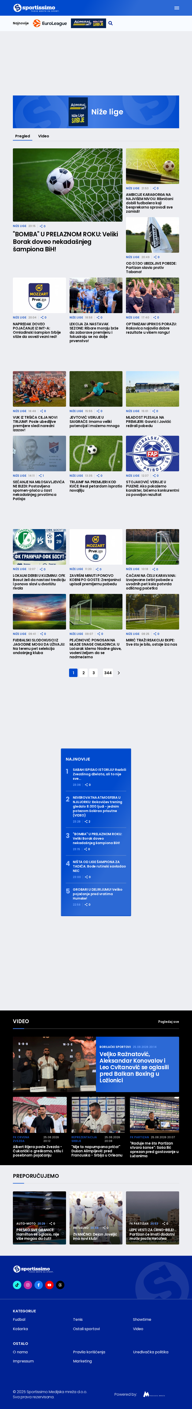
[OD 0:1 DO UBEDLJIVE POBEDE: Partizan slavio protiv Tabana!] (152, 235)
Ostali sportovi (86, 1329)
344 (107, 673)
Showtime (142, 1319)
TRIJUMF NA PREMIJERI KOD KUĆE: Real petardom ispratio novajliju (96, 486)
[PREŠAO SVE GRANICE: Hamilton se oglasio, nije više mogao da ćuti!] (39, 1217)
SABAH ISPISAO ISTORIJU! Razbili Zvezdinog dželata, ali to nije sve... (99, 774)
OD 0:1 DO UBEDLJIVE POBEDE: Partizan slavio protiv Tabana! (151, 267)
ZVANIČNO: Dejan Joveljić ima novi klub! (95, 1236)
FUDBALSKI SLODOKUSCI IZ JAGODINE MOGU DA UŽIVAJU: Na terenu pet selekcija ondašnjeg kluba (39, 646)
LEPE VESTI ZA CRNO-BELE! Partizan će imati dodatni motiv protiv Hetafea (151, 1234)
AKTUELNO (81, 1228)
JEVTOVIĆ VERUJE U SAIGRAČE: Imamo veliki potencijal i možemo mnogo (95, 421)
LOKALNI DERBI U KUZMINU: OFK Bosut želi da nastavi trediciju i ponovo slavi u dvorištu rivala (39, 582)
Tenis (78, 1319)
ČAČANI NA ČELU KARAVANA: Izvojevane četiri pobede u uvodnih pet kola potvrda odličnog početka (151, 582)
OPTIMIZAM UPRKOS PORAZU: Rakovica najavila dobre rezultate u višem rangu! (151, 328)
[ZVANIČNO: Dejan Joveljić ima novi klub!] (96, 1217)
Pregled (22, 136)
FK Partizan (139, 1137)
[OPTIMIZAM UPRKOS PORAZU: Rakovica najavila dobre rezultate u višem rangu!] (152, 295)
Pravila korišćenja (89, 1352)
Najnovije (21, 23)
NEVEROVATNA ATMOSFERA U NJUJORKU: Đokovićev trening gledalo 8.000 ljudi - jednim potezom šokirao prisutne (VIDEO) (97, 806)
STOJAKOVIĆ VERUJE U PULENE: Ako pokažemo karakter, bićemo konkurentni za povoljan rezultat (152, 488)
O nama (20, 1352)
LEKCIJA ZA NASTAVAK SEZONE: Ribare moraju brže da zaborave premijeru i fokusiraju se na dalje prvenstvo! (94, 332)
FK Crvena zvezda (21, 1139)
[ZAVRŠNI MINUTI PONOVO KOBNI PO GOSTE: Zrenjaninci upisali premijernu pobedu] (96, 547)
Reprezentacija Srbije (84, 1139)
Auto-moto (26, 1223)
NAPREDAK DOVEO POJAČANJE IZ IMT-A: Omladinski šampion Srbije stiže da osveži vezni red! (37, 330)
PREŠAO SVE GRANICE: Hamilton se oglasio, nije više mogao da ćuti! (37, 1234)
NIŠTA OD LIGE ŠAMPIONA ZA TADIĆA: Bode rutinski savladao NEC (99, 866)
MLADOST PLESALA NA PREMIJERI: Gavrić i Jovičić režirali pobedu (148, 421)
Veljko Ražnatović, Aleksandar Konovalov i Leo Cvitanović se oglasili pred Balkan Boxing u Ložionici (134, 1067)
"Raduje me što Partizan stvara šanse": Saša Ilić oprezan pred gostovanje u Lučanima (154, 1149)
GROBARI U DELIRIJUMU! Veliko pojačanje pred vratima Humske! (97, 894)
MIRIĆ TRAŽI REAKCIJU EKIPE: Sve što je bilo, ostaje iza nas (151, 642)
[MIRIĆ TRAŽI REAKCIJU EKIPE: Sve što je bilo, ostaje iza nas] (152, 611)
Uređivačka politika (150, 1352)
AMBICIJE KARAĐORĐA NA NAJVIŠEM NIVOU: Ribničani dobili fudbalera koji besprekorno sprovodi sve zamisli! (149, 203)
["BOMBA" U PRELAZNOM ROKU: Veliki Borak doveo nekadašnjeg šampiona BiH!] (67, 185)
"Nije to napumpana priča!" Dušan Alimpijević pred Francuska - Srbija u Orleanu (96, 1151)
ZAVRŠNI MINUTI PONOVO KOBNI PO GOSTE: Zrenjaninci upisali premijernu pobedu (95, 580)
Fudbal (19, 1319)
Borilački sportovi (115, 1047)
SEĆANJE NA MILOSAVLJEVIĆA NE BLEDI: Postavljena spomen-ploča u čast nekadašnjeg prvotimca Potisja (39, 490)
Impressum (23, 1361)
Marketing (82, 1361)
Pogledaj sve (168, 1022)
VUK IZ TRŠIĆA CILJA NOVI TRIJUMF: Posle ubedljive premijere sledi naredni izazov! (35, 423)
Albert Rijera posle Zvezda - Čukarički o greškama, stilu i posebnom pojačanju (38, 1151)
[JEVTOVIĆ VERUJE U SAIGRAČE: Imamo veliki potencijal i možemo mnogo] (96, 389)
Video (43, 136)
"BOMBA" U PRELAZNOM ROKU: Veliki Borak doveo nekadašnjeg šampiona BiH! (65, 242)
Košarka (20, 1329)
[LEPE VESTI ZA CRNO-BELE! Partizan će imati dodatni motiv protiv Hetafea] (152, 1217)
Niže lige (19, 226)
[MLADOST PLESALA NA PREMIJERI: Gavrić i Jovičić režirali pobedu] (152, 389)
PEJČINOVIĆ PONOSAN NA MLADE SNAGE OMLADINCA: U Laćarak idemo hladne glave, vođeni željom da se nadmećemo (96, 648)
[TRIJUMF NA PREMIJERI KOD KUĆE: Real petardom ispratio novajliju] (96, 453)
